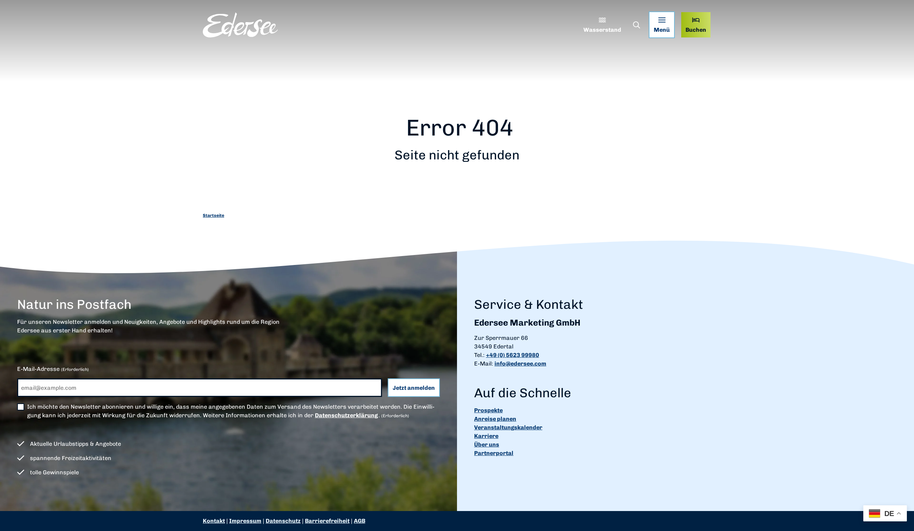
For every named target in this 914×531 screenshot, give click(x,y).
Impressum (245, 520)
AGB (359, 520)
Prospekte (488, 410)
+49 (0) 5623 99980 (512, 355)
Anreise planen (495, 418)
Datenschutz (283, 520)
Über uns (486, 444)
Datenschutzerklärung (346, 415)
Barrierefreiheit (327, 520)
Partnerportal (493, 453)
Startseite (213, 215)
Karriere (486, 436)
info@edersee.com (520, 363)
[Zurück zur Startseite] (240, 24)
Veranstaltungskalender (508, 427)
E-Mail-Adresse (53, 369)
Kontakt (214, 520)
